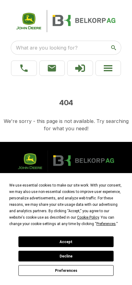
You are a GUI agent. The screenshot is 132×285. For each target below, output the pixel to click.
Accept (66, 242)
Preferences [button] (106, 224)
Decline (66, 256)
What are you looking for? (47, 48)
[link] (80, 68)
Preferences (66, 270)
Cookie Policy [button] (88, 217)
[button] (24, 68)
